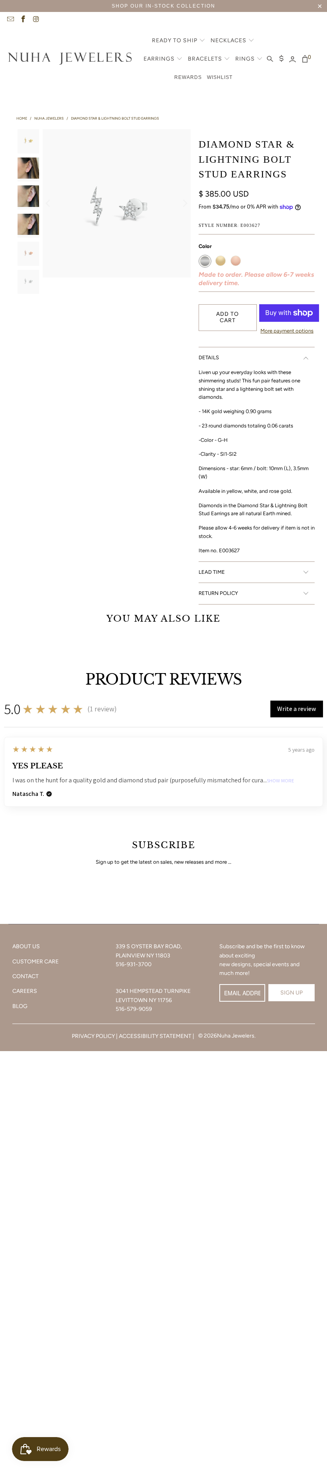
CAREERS (24, 991)
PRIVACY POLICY (93, 1036)
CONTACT (25, 976)
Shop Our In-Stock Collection (163, 6)
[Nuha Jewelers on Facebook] (23, 20)
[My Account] (292, 59)
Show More (280, 781)
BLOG (20, 1006)
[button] (178, 41)
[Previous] (48, 203)
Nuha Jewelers (235, 1035)
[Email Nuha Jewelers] (10, 20)
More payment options (286, 331)
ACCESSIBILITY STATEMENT (155, 1036)
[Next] (184, 203)
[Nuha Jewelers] (70, 59)
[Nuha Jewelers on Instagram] (36, 20)
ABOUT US (26, 946)
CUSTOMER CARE (35, 961)
